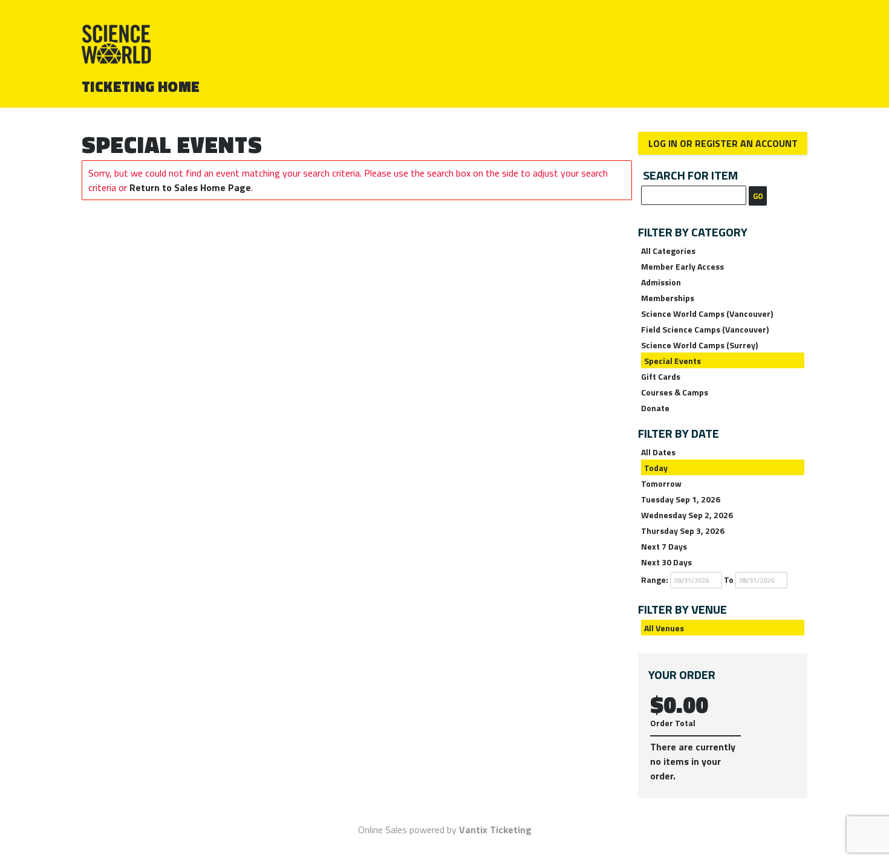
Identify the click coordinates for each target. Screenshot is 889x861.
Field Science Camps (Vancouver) (705, 329)
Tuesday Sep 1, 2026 (680, 499)
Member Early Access (682, 266)
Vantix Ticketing (495, 829)
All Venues (664, 628)
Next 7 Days (664, 546)
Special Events (672, 360)
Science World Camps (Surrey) (699, 345)
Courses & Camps (674, 392)
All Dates (658, 452)
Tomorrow (661, 483)
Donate (655, 407)
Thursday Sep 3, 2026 (683, 530)
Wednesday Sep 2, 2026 (687, 514)
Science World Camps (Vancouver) (707, 313)
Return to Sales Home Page (190, 187)
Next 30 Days (666, 562)
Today (656, 467)
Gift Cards (660, 376)
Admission (661, 282)
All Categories (668, 250)
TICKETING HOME (141, 86)
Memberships (667, 297)
